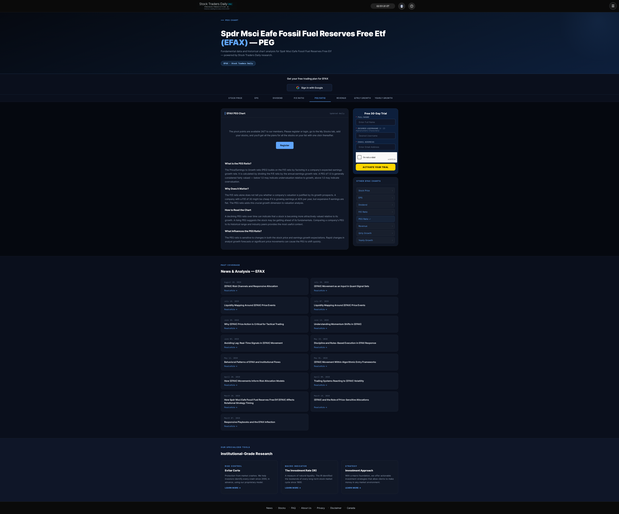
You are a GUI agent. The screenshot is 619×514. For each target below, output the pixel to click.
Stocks (282, 508)
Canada (351, 508)
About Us (306, 508)
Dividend (278, 98)
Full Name (362, 117)
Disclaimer (335, 508)
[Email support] (411, 6)
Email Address (365, 142)
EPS (257, 98)
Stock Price (235, 98)
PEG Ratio (320, 98)
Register (284, 145)
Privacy (321, 508)
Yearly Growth (384, 98)
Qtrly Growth (362, 98)
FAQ (293, 508)
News (269, 508)
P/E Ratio (299, 98)
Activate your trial (375, 167)
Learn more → (233, 488)
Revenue (341, 98)
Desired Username (370, 129)
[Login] (401, 6)
